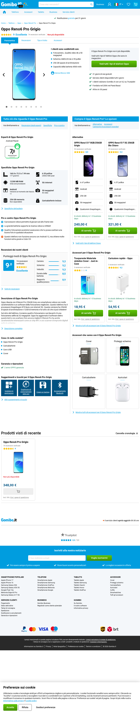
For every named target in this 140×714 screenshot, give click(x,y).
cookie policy (31, 701)
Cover (112, 580)
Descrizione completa (13, 328)
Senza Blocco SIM (62, 73)
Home (3, 23)
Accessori (28, 12)
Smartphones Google (45, 590)
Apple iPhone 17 (7, 580)
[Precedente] (4, 75)
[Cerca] (91, 4)
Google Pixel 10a (7, 590)
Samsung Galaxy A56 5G (10, 588)
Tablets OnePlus (80, 590)
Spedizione (5, 611)
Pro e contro (59, 125)
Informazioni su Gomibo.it (33, 646)
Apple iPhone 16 (7, 583)
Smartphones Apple (44, 580)
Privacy (48, 646)
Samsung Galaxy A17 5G (10, 595)
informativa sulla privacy (13, 701)
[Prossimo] (44, 75)
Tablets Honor (79, 588)
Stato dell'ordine (7, 606)
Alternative (97, 124)
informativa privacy (81, 608)
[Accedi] (109, 4)
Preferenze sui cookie (76, 646)
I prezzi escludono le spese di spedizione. (101, 640)
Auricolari (113, 588)
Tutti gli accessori (116, 595)
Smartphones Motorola (46, 588)
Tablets (41, 12)
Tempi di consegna (8, 608)
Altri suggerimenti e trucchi (15, 399)
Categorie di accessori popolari (106, 127)
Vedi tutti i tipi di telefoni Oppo (88, 243)
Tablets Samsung (80, 583)
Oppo (19, 23)
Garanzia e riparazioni (9, 615)
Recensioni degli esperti (31, 125)
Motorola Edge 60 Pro (9, 592)
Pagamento (5, 603)
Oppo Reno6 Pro (30, 23)
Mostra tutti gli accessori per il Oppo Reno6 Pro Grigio (98, 326)
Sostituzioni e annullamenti (11, 613)
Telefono (15, 12)
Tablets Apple (79, 580)
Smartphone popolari (12, 577)
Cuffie (112, 590)
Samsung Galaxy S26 (9, 585)
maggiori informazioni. (98, 642)
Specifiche (47, 125)
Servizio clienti (69, 12)
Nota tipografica (59, 646)
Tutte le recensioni (12, 289)
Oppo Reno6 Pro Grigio (47, 23)
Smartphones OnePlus (45, 585)
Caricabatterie (115, 585)
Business (53, 12)
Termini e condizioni (93, 646)
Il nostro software (80, 606)
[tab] (6, 107)
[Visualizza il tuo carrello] (135, 4)
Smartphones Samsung (46, 583)
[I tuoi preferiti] (128, 4)
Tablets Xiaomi (79, 585)
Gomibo (77, 600)
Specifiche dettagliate (13, 208)
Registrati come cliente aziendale (49, 606)
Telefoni (41, 577)
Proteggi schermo (116, 583)
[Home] (4, 12)
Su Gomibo (78, 603)
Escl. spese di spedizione (90, 237)
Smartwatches (115, 592)
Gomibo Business (43, 603)
